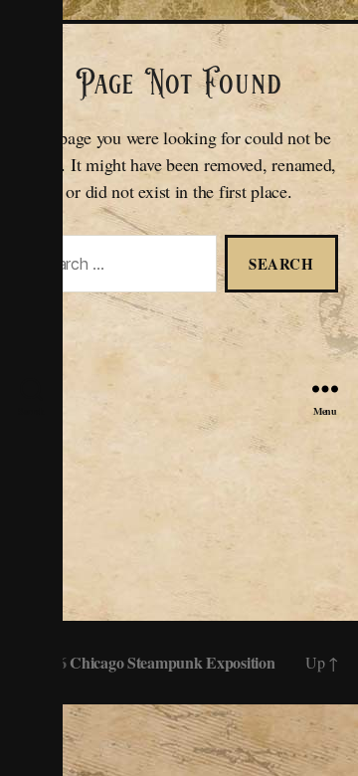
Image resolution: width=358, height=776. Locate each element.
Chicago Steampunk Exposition (172, 662)
